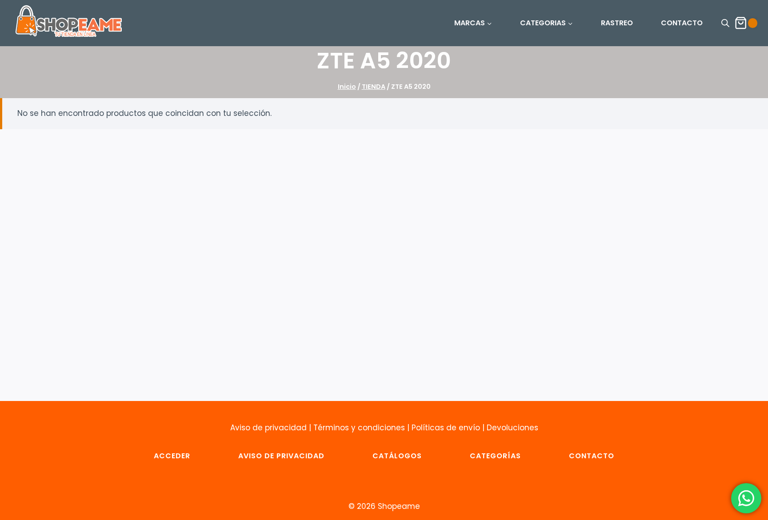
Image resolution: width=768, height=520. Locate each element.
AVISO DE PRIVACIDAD (281, 456)
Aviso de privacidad (268, 427)
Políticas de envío (446, 427)
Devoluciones (512, 427)
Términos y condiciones (359, 427)
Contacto (591, 456)
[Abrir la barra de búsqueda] (725, 23)
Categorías (495, 456)
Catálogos (397, 456)
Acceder (172, 456)
